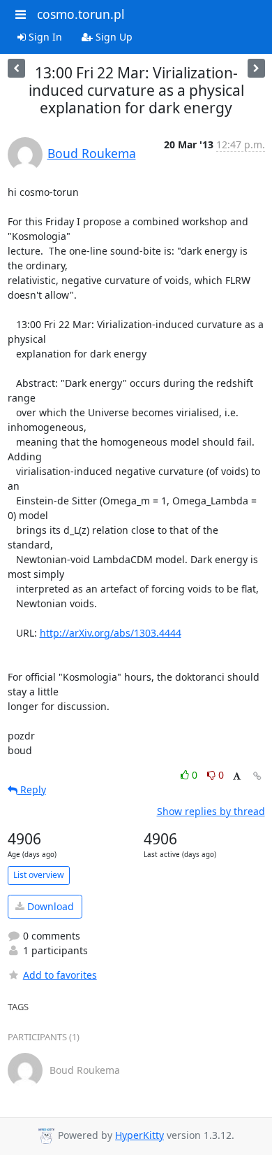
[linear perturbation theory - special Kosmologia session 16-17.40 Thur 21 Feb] (256, 68)
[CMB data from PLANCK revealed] (16, 68)
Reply (31, 789)
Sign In (44, 36)
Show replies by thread (211, 811)
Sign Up (113, 36)
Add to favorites (60, 975)
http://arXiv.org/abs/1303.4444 (110, 632)
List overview (38, 875)
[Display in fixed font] (236, 776)
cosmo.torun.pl (81, 14)
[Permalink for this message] (257, 776)
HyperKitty (139, 1135)
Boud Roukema (91, 153)
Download (49, 906)
